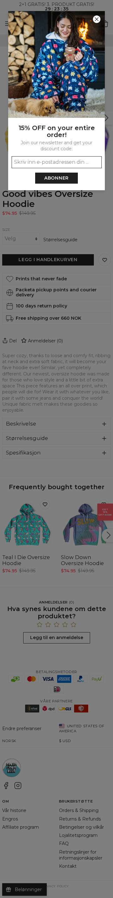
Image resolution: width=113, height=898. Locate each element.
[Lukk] (96, 19)
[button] (56, 449)
